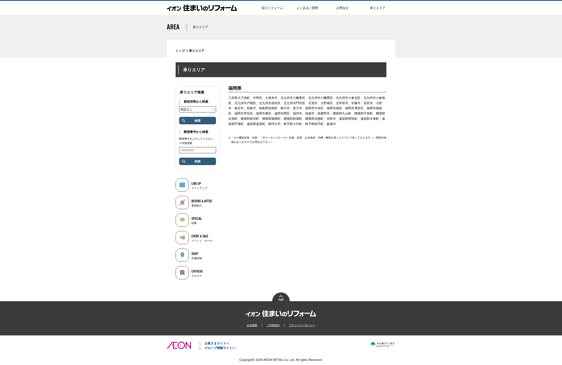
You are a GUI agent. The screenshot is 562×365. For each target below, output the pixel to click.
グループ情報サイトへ (220, 348)
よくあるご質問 (307, 8)
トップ (180, 50)
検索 (198, 120)
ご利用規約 (273, 325)
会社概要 (252, 325)
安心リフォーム (272, 8)
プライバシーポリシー (302, 325)
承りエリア (377, 8)
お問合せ (342, 8)
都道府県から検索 (196, 101)
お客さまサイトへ (217, 343)
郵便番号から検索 (196, 132)
